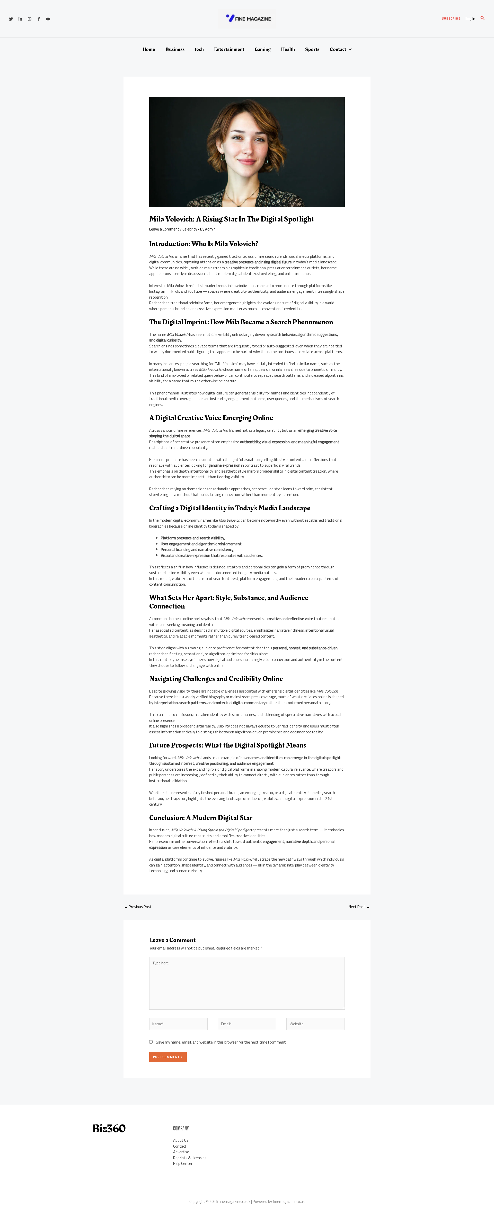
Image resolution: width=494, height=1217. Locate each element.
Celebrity (189, 229)
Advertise (181, 1152)
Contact (338, 49)
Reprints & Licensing (190, 1157)
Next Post (359, 906)
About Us (180, 1140)
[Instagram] (30, 19)
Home (149, 49)
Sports (312, 49)
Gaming (262, 49)
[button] (451, 18)
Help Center (182, 1163)
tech (199, 49)
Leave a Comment (164, 229)
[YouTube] (48, 19)
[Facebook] (39, 19)
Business (174, 49)
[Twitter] (11, 19)
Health (288, 49)
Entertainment (229, 49)
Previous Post (138, 906)
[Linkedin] (20, 19)
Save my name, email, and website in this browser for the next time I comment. (221, 1042)
